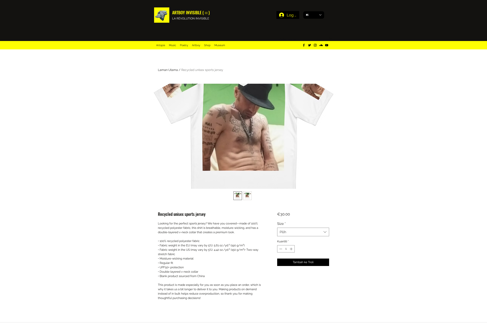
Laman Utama (168, 70)
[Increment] (291, 248)
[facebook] (304, 45)
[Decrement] (280, 248)
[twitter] (309, 45)
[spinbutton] (286, 248)
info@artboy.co (287, 39)
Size (281, 224)
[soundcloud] (321, 45)
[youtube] (327, 45)
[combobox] (303, 232)
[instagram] (315, 45)
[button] (330, 37)
